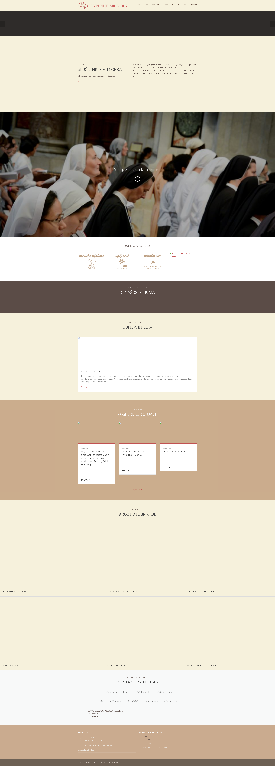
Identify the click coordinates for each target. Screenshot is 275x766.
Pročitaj (85, 480)
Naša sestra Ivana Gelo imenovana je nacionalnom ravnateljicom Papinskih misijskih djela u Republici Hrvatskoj (95, 458)
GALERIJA (182, 5)
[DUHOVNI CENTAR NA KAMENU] (183, 255)
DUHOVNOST (156, 5)
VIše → (84, 387)
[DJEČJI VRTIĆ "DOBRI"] (122, 261)
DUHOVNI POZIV (90, 371)
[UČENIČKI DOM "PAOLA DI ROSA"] (153, 261)
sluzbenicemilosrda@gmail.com (155, 747)
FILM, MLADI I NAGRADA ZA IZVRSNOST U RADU (96, 745)
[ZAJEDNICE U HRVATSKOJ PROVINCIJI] (91, 261)
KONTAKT (193, 5)
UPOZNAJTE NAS (141, 5)
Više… (80, 81)
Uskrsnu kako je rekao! (174, 451)
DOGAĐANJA (170, 5)
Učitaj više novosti (136, 490)
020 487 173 (147, 743)
